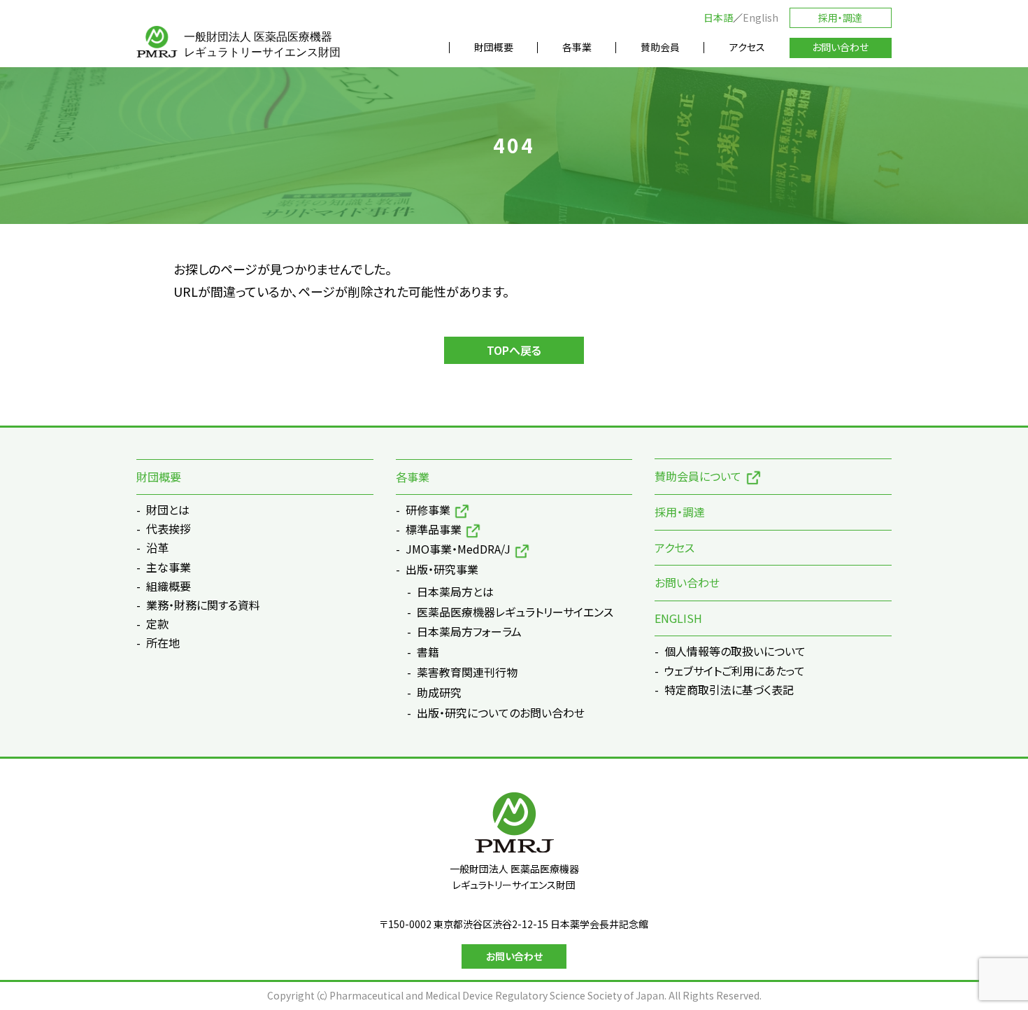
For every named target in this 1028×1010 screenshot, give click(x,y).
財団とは (168, 509)
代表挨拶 (168, 528)
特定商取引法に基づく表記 (729, 689)
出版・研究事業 (442, 569)
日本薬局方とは (455, 591)
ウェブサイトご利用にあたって (734, 670)
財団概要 (158, 476)
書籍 (428, 652)
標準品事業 (434, 529)
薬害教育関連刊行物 (467, 672)
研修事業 (428, 509)
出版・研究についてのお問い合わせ (501, 713)
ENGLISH (678, 618)
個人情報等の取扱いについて (735, 651)
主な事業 (168, 567)
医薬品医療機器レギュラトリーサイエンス (515, 612)
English (760, 17)
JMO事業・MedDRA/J (458, 548)
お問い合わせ (687, 582)
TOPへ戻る (514, 350)
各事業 (412, 476)
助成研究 (439, 692)
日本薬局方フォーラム (469, 631)
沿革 (157, 547)
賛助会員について (698, 476)
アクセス (674, 547)
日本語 (718, 17)
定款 (157, 623)
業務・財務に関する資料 (203, 604)
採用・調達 (840, 17)
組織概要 (168, 585)
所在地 (163, 642)
